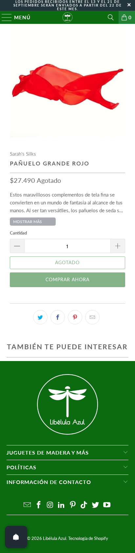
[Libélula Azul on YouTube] (107, 505)
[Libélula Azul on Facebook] (39, 505)
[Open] (16, 537)
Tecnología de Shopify (88, 538)
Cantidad (18, 232)
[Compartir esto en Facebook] (57, 317)
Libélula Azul (54, 538)
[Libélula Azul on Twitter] (96, 505)
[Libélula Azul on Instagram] (50, 505)
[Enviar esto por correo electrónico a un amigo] (92, 317)
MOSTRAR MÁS (27, 221)
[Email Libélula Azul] (27, 505)
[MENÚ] (4, 17)
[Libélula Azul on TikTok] (84, 505)
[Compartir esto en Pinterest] (75, 317)
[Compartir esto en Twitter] (40, 317)
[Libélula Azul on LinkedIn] (62, 505)
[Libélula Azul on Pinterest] (73, 505)
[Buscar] (111, 17)
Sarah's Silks (23, 154)
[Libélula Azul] (67, 17)
